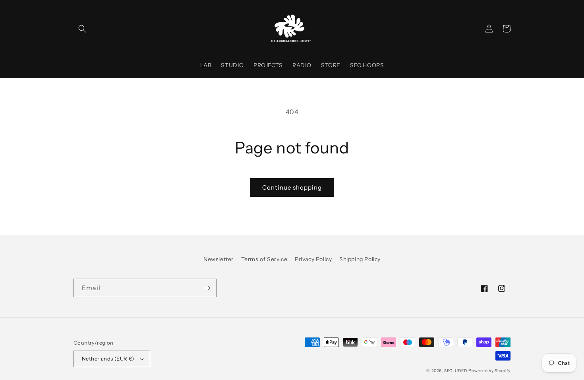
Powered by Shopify (489, 370)
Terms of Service (264, 259)
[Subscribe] (207, 288)
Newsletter (218, 259)
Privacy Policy (313, 259)
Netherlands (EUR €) (108, 358)
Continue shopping (292, 187)
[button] (82, 28)
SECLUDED (456, 370)
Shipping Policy (360, 259)
